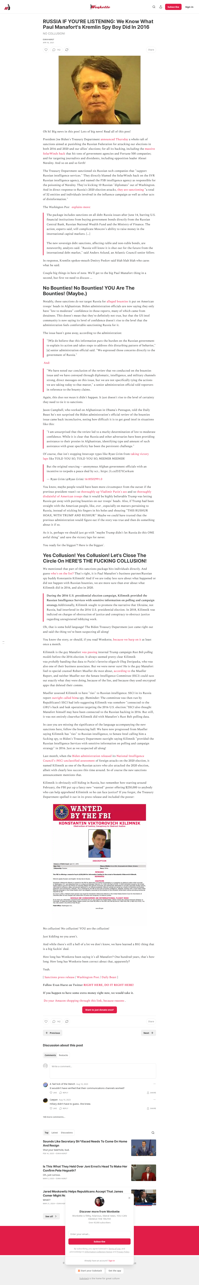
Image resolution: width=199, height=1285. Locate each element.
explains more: (81, 207)
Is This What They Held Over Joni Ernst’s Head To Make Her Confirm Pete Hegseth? (85, 1168)
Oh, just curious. (51, 1174)
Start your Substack (91, 1270)
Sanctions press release (59, 977)
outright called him (64, 698)
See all (49, 1216)
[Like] (46, 50)
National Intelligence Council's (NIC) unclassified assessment (93, 758)
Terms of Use (114, 1248)
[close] (129, 1197)
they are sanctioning (130, 189)
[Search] (154, 7)
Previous (55, 1032)
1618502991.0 (93, 479)
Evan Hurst (48, 39)
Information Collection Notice (98, 1251)
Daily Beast (109, 977)
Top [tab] (46, 1132)
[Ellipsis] (154, 1083)
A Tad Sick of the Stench (62, 1083)
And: (47, 363)
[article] (99, 1149)
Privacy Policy (123, 1251)
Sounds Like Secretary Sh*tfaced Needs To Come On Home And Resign (85, 1143)
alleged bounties (117, 301)
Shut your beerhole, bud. (56, 1149)
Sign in (189, 6)
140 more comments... (54, 1117)
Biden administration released (92, 756)
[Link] (38, 290)
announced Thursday (114, 139)
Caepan (54, 1099)
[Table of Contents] (3, 643)
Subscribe (173, 6)
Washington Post (88, 977)
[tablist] (56, 1055)
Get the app (115, 1270)
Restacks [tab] (63, 1055)
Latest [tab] (54, 1132)
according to (122, 671)
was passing (89, 652)
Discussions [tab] (67, 1132)
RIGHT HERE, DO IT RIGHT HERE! (108, 985)
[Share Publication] (161, 7)
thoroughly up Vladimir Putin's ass (104, 492)
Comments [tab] (50, 1055)
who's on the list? (62, 573)
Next (146, 1032)
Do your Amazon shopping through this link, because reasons (84, 1000)
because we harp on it (127, 639)
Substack (84, 1278)
